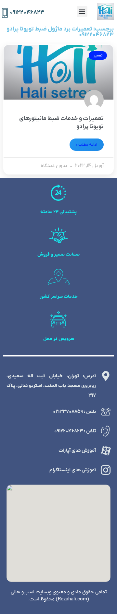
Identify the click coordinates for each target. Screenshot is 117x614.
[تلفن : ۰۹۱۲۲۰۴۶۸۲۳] (105, 431)
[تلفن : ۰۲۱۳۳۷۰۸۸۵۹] (105, 411)
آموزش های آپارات (77, 450)
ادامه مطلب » (86, 144)
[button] (82, 11)
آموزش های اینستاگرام (72, 470)
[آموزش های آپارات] (105, 450)
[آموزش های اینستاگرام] (105, 470)
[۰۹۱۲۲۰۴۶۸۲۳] (5, 13)
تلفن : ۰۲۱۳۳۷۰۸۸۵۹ (74, 411)
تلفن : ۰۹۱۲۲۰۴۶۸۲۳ (75, 431)
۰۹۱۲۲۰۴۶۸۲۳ (27, 12)
